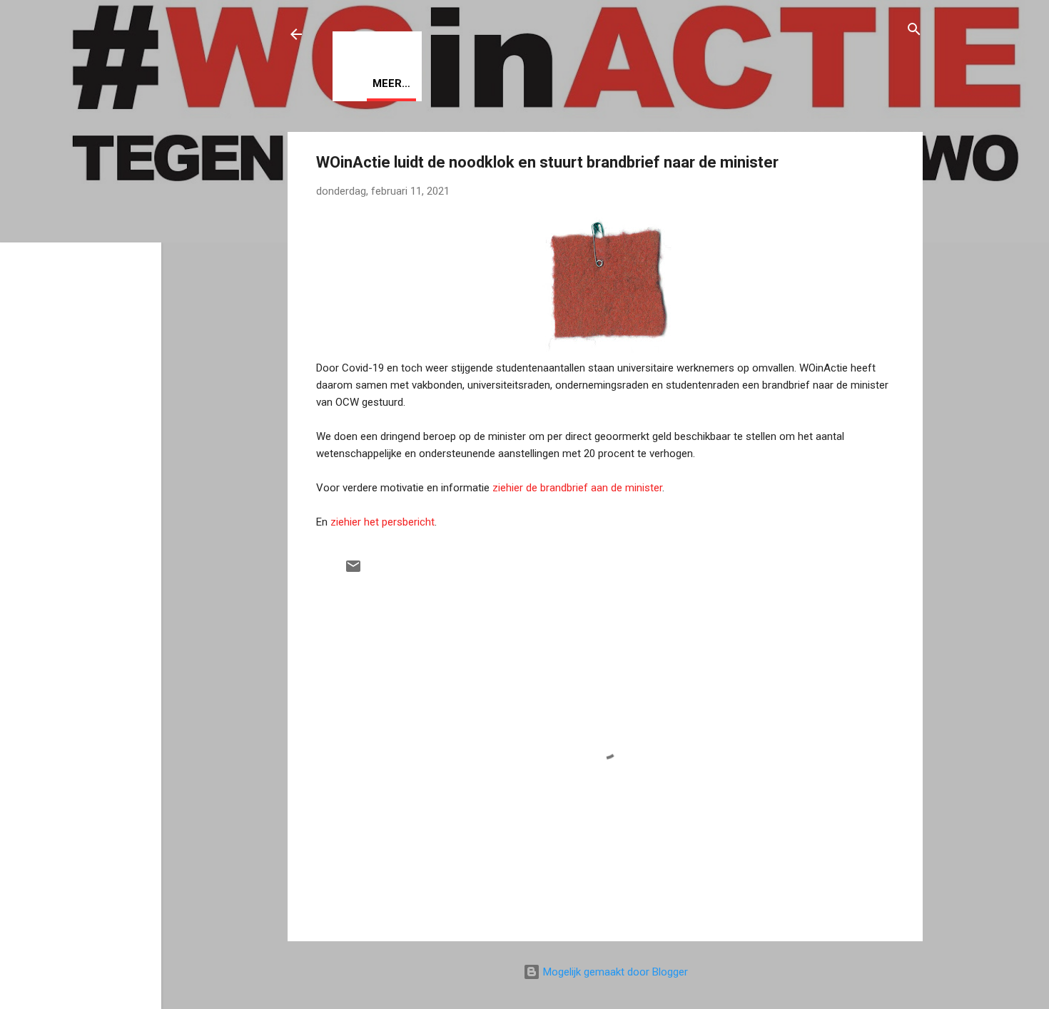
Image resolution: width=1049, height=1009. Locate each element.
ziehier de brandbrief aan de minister (577, 487)
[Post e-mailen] (353, 571)
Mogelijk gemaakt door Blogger (614, 972)
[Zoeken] (914, 31)
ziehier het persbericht (382, 522)
